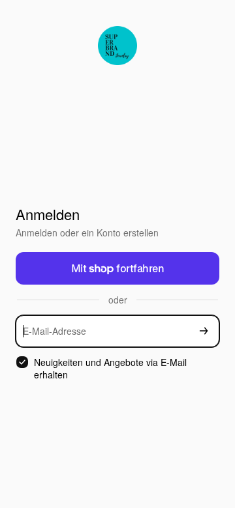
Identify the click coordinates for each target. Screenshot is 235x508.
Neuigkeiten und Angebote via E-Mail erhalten (110, 368)
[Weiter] (204, 331)
